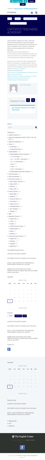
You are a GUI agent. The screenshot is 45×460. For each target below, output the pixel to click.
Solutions (12, 233)
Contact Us (12, 426)
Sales (10, 214)
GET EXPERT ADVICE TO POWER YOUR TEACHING (21, 258)
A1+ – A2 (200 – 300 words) (19, 159)
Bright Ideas (13, 194)
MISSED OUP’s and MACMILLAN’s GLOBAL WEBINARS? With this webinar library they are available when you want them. (22, 270)
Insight (12, 224)
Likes (24, 316)
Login (22, 4)
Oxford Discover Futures (16, 226)
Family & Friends (14, 199)
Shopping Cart (13, 421)
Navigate (12, 243)
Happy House (13, 204)
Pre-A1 (13, 166)
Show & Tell (13, 189)
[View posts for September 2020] (10, 308)
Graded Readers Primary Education (19, 154)
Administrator (27, 85)
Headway (12, 241)
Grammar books (13, 174)
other (12, 164)
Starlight (12, 211)
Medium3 (22, 457)
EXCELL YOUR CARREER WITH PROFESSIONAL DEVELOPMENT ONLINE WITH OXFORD (20, 263)
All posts (18, 18)
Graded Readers (13, 151)
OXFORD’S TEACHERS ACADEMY (16, 254)
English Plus (13, 219)
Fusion (12, 221)
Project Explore (14, 228)
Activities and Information (30, 18)
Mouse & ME (13, 184)
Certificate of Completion (18, 68)
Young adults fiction (15, 149)
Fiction (10, 144)
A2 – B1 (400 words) (17, 161)
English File (13, 238)
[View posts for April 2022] (10, 394)
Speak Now (13, 246)
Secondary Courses (14, 216)
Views (10, 316)
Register (32, 1)
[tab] (10, 316)
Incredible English (15, 206)
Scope (11, 231)
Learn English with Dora (16, 181)
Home (9, 18)
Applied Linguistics (14, 135)
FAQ (10, 423)
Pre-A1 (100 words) (16, 169)
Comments (18, 316)
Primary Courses (13, 191)
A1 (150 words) (15, 156)
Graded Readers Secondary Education (20, 171)
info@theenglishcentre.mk (30, 8)
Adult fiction (13, 147)
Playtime (12, 186)
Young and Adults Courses (16, 236)
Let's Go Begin (14, 209)
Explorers (12, 196)
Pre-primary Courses (14, 179)
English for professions (15, 142)
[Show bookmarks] (25, 1)
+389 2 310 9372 (18, 8)
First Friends (13, 201)
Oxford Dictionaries (14, 176)
